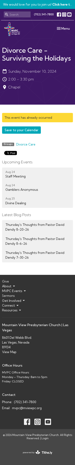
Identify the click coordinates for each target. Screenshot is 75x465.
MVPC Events (12, 291)
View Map (9, 352)
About (6, 286)
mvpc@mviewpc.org (27, 408)
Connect (8, 305)
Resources (10, 310)
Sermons (8, 296)
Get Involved (11, 301)
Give (5, 281)
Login (45, 438)
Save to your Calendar (21, 130)
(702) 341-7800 (44, 14)
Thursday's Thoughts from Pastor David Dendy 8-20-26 (34, 227)
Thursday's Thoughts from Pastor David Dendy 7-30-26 (34, 255)
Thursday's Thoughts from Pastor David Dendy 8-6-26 (34, 241)
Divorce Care (25, 144)
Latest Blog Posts (16, 214)
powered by (36, 456)
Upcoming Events (17, 162)
